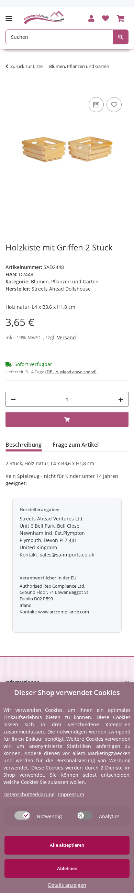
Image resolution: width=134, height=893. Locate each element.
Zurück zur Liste (26, 66)
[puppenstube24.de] (44, 17)
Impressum (71, 794)
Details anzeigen (67, 885)
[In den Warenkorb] (10, 88)
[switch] (22, 815)
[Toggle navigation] (10, 15)
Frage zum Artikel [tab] (76, 444)
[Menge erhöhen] (120, 399)
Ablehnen (67, 868)
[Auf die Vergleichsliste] (96, 104)
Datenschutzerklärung (29, 794)
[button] (91, 19)
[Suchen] (121, 37)
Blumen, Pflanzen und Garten (65, 281)
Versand (66, 337)
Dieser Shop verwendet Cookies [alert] (67, 692)
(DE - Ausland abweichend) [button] (71, 372)
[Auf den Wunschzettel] (114, 104)
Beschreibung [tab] (23, 444)
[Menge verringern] (13, 399)
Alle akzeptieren (67, 845)
